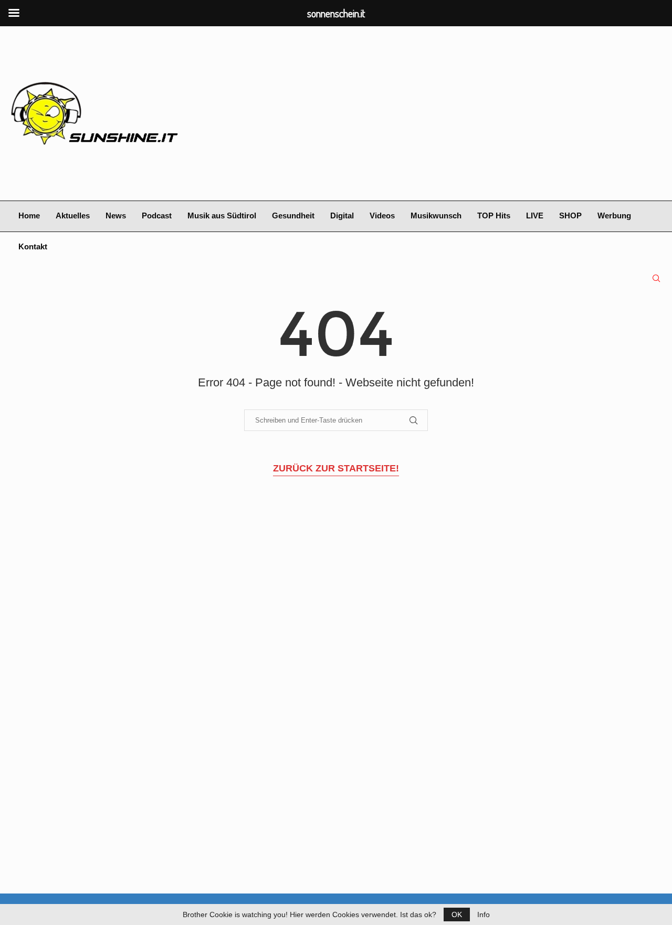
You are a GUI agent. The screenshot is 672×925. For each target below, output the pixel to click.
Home (29, 215)
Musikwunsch (436, 215)
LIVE (534, 215)
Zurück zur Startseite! (336, 468)
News (116, 215)
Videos (382, 215)
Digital (342, 215)
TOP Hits (493, 215)
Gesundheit (293, 215)
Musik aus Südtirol (221, 215)
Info (483, 914)
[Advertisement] (447, 113)
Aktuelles (73, 215)
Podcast (157, 215)
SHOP (570, 215)
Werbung (614, 215)
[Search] (656, 278)
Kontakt (32, 246)
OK (457, 914)
